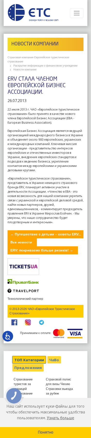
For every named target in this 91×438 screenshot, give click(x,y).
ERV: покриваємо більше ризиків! (41, 250)
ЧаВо (54, 359)
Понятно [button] (45, 433)
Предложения (28, 367)
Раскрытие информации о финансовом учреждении (45, 65)
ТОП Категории (29, 359)
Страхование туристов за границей (23, 384)
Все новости (21, 242)
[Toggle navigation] (76, 13)
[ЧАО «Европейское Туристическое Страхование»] (33, 13)
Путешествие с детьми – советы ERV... (45, 234)
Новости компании (24, 69)
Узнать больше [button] (60, 418)
